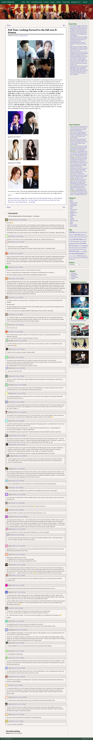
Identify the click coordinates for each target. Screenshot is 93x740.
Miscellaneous (16, 198)
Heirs (9, 200)
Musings (72, 218)
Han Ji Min (73, 234)
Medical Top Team (38, 200)
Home (23, 2)
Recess (71, 223)
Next (64, 25)
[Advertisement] (79, 100)
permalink (32, 202)
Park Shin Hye (74, 251)
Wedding (83, 255)
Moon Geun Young (73, 247)
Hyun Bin (77, 234)
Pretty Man (53, 200)
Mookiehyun (73, 275)
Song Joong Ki (79, 253)
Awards (71, 199)
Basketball (44, 198)
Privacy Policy (66, 2)
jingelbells (10, 704)
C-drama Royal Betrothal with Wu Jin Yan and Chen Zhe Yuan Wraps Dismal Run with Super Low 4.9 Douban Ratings (78, 58)
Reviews (85, 2)
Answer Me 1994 (37, 198)
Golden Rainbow (58, 198)
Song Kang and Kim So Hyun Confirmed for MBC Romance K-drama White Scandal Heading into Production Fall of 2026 (79, 54)
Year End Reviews (73, 226)
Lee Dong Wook (81, 241)
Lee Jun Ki (78, 243)
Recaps (71, 222)
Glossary (52, 2)
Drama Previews (73, 205)
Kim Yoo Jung (74, 241)
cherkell (10, 444)
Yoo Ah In (71, 257)
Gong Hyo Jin (77, 232)
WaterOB (73, 278)
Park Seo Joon (83, 249)
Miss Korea (47, 200)
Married (85, 245)
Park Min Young (75, 249)
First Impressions (73, 209)
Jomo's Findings (74, 274)
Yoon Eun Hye (79, 257)
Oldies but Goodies (74, 220)
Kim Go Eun (78, 237)
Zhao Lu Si (73, 259)
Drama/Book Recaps (36, 2)
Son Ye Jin (75, 255)
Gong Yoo (83, 232)
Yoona (75, 257)
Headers (58, 2)
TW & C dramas (73, 224)
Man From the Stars (16, 200)
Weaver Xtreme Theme (88, 738)
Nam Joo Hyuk (80, 247)
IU (80, 234)
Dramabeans (73, 273)
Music (71, 216)
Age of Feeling (28, 198)
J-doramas (72, 211)
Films (71, 208)
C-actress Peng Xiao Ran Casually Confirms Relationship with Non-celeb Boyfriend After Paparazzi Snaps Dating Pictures (79, 67)
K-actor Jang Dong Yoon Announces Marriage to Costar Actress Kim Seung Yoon (78, 44)
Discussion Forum (73, 202)
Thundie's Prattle (74, 277)
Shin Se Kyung (81, 251)
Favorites (46, 2)
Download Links (73, 204)
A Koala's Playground (7, 2)
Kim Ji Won (82, 237)
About (28, 2)
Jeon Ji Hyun (74, 236)
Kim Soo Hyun (78, 239)
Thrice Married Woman (21, 202)
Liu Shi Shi (80, 245)
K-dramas (72, 213)
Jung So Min (74, 237)
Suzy (79, 256)
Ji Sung (85, 236)
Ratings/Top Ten (75, 2)
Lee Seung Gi (74, 245)
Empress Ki (50, 198)
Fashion (71, 206)
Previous (7, 25)
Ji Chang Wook (80, 236)
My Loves (72, 219)
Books (71, 201)
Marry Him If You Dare (27, 200)
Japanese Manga (73, 212)
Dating (71, 232)
